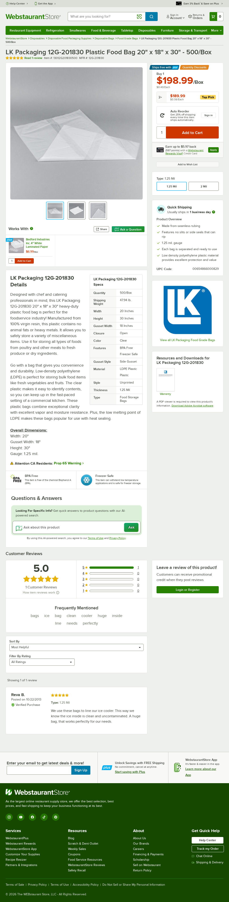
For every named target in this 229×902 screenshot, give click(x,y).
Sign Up (80, 770)
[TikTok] (44, 817)
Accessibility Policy (86, 884)
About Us (139, 838)
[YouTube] (20, 817)
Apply (214, 150)
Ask (131, 527)
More (214, 30)
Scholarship (141, 859)
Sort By (14, 641)
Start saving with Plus (130, 772)
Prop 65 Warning (67, 463)
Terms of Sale (15, 884)
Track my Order (208, 848)
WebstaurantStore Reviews (86, 865)
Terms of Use (96, 538)
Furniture (167, 30)
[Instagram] (9, 817)
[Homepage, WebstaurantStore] (33, 16)
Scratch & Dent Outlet (83, 843)
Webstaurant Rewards (21, 843)
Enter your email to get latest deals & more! (45, 763)
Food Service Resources (85, 859)
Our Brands (141, 843)
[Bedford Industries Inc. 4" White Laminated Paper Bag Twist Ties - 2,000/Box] (30, 250)
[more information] (213, 212)
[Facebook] (32, 817)
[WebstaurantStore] (61, 792)
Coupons (74, 854)
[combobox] (106, 16)
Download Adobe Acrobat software (192, 405)
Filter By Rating (20, 656)
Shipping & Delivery (209, 862)
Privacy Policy (117, 538)
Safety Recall (77, 870)
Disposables (147, 30)
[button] (55, 211)
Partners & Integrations (21, 865)
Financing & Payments (148, 854)
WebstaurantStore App (21, 849)
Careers (138, 849)
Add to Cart (24, 260)
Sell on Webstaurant (147, 865)
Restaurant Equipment (25, 30)
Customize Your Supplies (23, 854)
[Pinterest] (55, 817)
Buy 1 (160, 74)
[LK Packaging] (188, 310)
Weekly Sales (77, 849)
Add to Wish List (187, 164)
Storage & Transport (193, 30)
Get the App (45, 3)
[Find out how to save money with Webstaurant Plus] (10, 240)
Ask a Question (131, 229)
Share (103, 229)
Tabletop (127, 30)
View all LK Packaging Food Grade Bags (187, 340)
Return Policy (142, 870)
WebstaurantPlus (17, 838)
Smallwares (78, 30)
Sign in (208, 115)
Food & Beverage (103, 30)
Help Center (17, 3)
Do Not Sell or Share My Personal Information (133, 884)
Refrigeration (55, 30)
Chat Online (204, 856)
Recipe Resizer (16, 859)
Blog (71, 838)
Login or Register (188, 590)
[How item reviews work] (57, 592)
